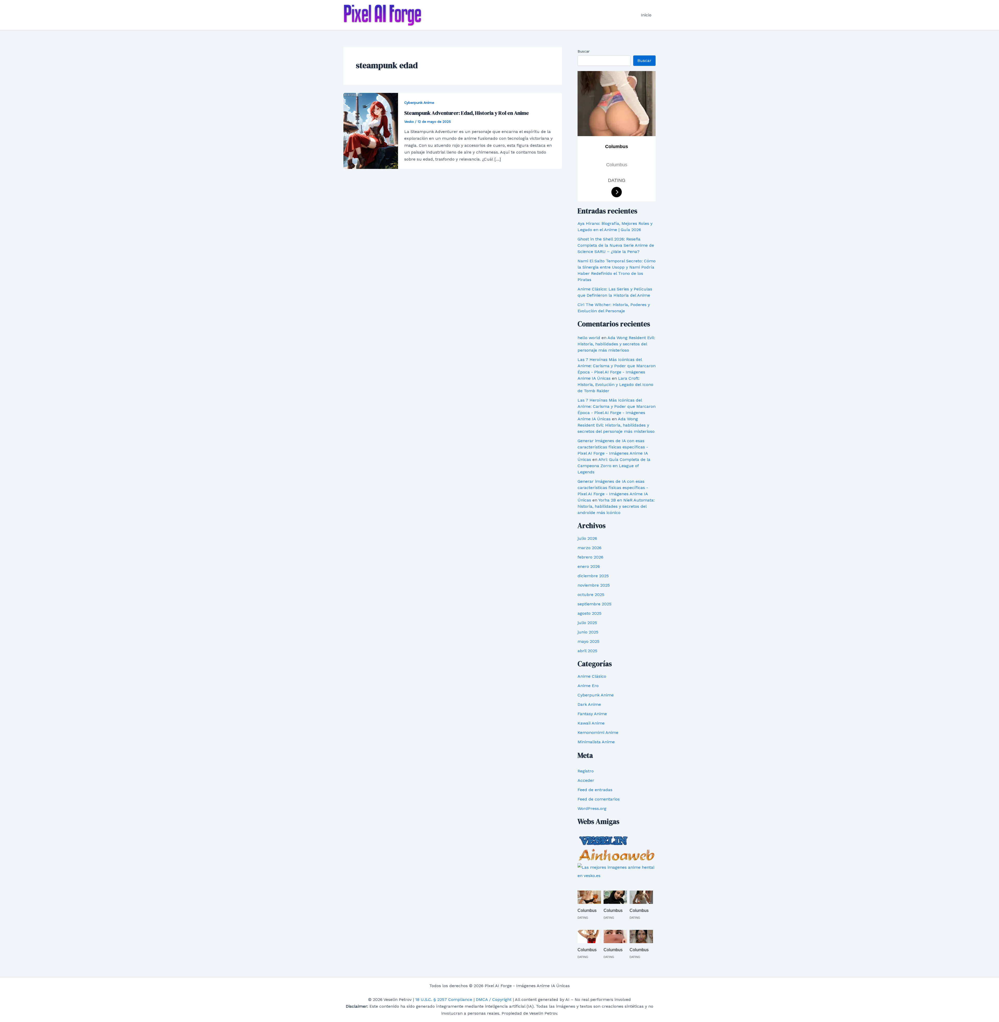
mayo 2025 (588, 641)
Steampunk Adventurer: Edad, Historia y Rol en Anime (466, 113)
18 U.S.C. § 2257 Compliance (443, 999)
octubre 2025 (591, 594)
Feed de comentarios (599, 799)
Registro (586, 771)
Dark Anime (589, 704)
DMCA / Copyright (493, 999)
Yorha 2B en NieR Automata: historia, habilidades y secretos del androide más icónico (616, 506)
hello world (589, 337)
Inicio (646, 14)
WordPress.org (592, 808)
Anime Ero (588, 685)
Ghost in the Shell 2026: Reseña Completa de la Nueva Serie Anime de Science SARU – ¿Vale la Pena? (616, 245)
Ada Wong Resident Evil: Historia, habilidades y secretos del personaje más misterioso (616, 344)
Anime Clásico (592, 676)
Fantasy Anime (592, 713)
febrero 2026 (590, 557)
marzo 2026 (589, 547)
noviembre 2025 (594, 585)
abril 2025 (587, 650)
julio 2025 (587, 622)
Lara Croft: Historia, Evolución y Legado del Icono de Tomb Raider (615, 384)
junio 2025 (588, 632)
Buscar (584, 51)
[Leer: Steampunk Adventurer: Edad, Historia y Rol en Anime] (370, 130)
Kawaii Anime (591, 723)
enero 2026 (589, 566)
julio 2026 (587, 538)
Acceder (586, 780)
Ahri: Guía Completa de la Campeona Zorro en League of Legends (614, 465)
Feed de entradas (595, 789)
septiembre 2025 (594, 603)
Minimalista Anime (596, 741)
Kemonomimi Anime (598, 732)
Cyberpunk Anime (419, 102)
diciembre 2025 (593, 575)
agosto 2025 (589, 613)
